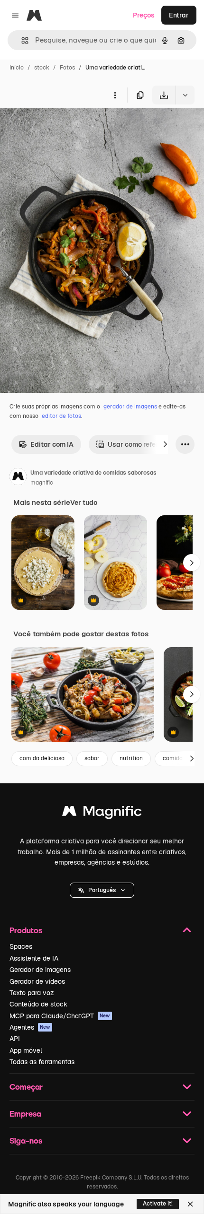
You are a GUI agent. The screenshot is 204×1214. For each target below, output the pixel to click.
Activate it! (158, 1203)
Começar (26, 1087)
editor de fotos (61, 416)
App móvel (25, 1050)
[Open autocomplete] (21, 40)
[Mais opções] (114, 95)
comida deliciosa (42, 758)
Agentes (29, 1027)
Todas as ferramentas (41, 1062)
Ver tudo (83, 502)
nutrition (131, 758)
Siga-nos (25, 1140)
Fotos (67, 67)
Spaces (20, 946)
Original (60, 126)
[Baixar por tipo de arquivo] (185, 95)
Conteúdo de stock (38, 1004)
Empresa (25, 1114)
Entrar (179, 15)
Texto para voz (31, 993)
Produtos (25, 930)
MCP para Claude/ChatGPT (59, 1016)
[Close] (190, 1204)
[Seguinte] (165, 444)
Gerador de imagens (40, 969)
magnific (41, 482)
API (14, 1038)
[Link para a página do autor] (18, 478)
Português (102, 890)
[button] (102, 890)
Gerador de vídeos (37, 981)
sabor (92, 758)
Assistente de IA (33, 958)
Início (16, 67)
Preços (144, 15)
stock (41, 67)
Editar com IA (52, 444)
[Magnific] (102, 813)
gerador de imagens (130, 406)
